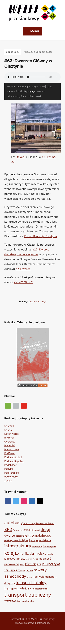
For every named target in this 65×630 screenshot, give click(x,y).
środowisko (28, 601)
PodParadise (11, 472)
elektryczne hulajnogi (17, 540)
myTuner (9, 437)
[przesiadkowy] (16, 500)
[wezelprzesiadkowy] (24, 500)
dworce (33, 301)
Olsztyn (42, 301)
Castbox (9, 425)
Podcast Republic (14, 461)
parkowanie (11, 564)
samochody (15, 576)
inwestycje (49, 546)
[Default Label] (24, 405)
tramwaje (38, 576)
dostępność (34, 530)
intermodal (37, 546)
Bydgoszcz (18, 530)
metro (35, 559)
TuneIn (8, 480)
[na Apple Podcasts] (16, 405)
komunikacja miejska (30, 554)
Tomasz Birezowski (31, 96)
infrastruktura (17, 545)
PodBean (9, 453)
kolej (9, 553)
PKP (39, 564)
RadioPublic (11, 476)
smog (29, 577)
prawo (29, 570)
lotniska (20, 558)
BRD (8, 529)
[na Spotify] (8, 405)
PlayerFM (9, 445)
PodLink (9, 468)
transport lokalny (31, 582)
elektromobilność (36, 535)
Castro (8, 429)
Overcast (9, 441)
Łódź (19, 601)
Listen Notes (11, 433)
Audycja (28, 51)
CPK (25, 530)
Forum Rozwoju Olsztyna (40, 236)
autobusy (13, 522)
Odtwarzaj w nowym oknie (31, 86)
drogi (45, 529)
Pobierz (11, 86)
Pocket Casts (11, 449)
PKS (45, 564)
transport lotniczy (17, 588)
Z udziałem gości (43, 51)
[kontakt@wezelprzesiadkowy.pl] (40, 500)
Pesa (22, 564)
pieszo (30, 563)
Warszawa (10, 601)
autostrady (29, 523)
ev (40, 541)
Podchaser (10, 464)
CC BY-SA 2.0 (23, 282)
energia (34, 540)
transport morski (40, 588)
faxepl (21, 157)
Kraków (50, 554)
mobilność (45, 558)
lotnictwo (9, 558)
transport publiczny (27, 595)
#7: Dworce (23, 269)
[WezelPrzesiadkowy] (8, 500)
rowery (40, 570)
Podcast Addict (13, 457)
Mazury (29, 559)
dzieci (19, 536)
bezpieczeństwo (45, 523)
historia (46, 540)
